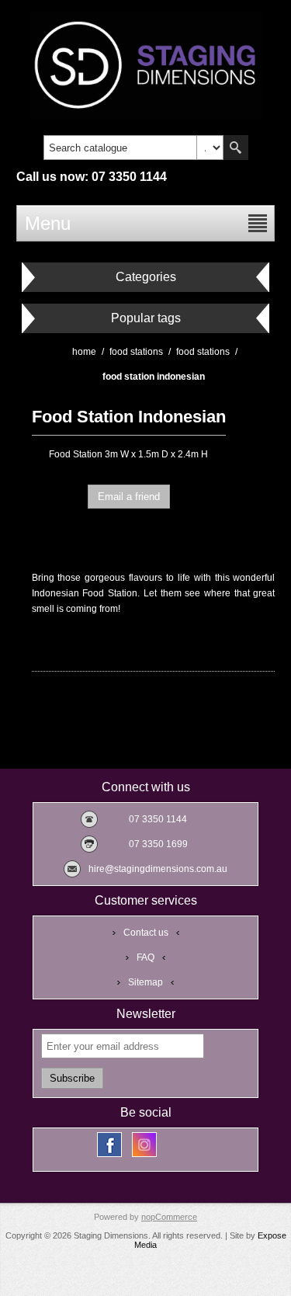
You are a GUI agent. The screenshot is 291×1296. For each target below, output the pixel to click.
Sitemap (145, 982)
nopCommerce (169, 1216)
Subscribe (72, 1078)
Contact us (145, 932)
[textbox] (120, 147)
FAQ (145, 957)
